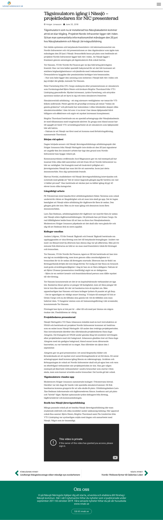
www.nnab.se (81, 503)
